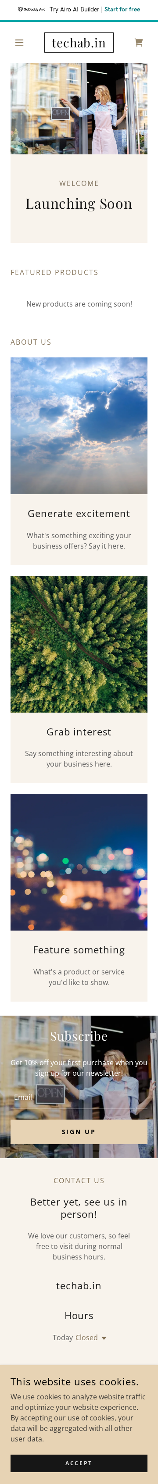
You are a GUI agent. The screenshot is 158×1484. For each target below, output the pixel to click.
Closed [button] (86, 1337)
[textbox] (79, 1097)
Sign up (79, 1131)
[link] (79, 42)
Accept (78, 1463)
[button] (21, 42)
